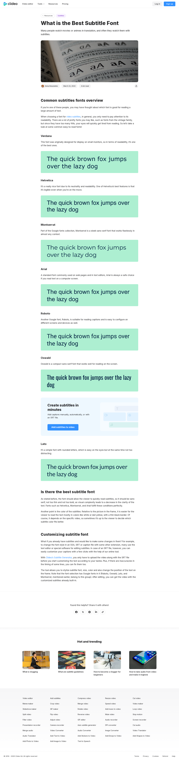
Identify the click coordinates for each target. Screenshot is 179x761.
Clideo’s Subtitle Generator (59, 557)
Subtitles (61, 16)
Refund (165, 756)
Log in (157, 4)
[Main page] (12, 4)
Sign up (169, 4)
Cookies (155, 756)
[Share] (136, 86)
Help (173, 756)
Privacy (146, 756)
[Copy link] (102, 612)
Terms (136, 756)
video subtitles (73, 116)
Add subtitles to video (63, 427)
